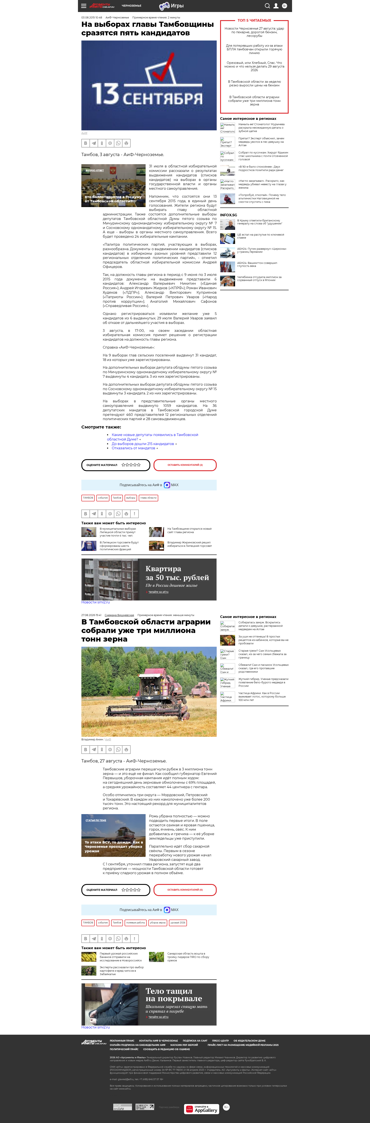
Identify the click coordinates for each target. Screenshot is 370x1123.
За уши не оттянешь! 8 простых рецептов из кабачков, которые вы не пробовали (263, 640)
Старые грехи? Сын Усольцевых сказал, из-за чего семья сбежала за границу (262, 654)
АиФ (84, 133)
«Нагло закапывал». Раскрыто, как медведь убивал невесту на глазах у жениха (262, 184)
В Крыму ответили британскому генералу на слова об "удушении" (259, 222)
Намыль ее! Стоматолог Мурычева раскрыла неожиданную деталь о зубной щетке (262, 128)
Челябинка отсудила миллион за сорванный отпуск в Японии (259, 279)
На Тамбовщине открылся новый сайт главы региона (189, 530)
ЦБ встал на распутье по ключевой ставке (260, 236)
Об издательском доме (250, 1040)
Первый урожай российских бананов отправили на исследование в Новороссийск (121, 957)
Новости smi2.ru (95, 602)
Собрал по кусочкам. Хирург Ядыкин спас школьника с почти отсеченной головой (263, 156)
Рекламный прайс (122, 1040)
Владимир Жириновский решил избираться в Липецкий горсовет (189, 544)
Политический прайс (124, 1049)
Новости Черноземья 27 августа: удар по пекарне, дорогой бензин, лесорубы (254, 32)
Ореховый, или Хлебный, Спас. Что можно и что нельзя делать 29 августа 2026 (254, 66)
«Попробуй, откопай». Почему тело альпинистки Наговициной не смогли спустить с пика (262, 198)
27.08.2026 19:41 (91, 615)
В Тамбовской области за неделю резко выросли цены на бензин (254, 83)
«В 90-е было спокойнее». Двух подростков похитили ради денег (261, 168)
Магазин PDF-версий (184, 1045)
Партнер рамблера (169, 1107)
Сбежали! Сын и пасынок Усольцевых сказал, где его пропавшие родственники (264, 668)
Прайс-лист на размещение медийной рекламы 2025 (243, 1045)
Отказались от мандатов (133, 448)
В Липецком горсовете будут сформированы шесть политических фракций (119, 546)
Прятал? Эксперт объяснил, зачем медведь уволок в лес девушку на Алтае (261, 142)
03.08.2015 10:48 (91, 17)
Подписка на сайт (195, 1040)
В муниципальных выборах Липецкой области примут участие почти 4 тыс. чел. (118, 532)
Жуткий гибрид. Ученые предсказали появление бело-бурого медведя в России (263, 682)
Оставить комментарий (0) (185, 889)
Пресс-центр (220, 1040)
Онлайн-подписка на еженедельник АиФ (138, 1045)
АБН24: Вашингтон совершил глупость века (257, 265)
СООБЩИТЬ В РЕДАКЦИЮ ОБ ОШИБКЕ (166, 1049)
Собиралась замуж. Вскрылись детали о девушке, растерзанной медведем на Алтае (261, 626)
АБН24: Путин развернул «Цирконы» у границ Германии (261, 250)
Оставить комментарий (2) (185, 465)
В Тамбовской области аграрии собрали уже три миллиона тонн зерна (254, 100)
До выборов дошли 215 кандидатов (143, 444)
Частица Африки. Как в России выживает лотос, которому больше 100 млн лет (262, 697)
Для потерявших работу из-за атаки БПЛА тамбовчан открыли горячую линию (254, 49)
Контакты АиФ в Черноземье (158, 1040)
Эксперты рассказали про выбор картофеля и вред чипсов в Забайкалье (122, 971)
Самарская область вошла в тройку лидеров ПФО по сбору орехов (188, 957)
